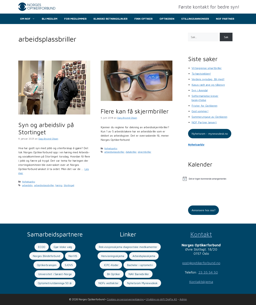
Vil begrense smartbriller (207, 68)
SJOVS (69, 265)
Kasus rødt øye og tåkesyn (208, 84)
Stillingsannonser (195, 18)
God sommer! (200, 111)
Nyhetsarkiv (28, 181)
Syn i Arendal (200, 90)
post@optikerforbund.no (201, 263)
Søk (226, 37)
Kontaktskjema (201, 282)
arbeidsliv (27, 185)
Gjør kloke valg (63, 246)
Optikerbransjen (46, 265)
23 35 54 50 (208, 272)
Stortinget (69, 185)
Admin (183, 299)
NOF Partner (225, 18)
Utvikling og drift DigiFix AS (161, 299)
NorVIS (72, 256)
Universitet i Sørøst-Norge (55, 274)
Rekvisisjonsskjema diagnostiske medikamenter (128, 246)
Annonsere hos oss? (203, 210)
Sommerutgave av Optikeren (209, 116)
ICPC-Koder (111, 265)
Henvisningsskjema (112, 256)
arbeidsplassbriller (44, 185)
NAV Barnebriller (139, 274)
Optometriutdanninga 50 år (55, 283)
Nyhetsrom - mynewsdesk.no (210, 133)
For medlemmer (75, 18)
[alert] (210, 179)
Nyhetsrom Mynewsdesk (142, 283)
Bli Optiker (113, 274)
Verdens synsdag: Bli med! (208, 79)
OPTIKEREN (167, 18)
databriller (131, 151)
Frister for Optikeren (204, 105)
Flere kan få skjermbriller (135, 111)
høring (58, 185)
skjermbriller (144, 151)
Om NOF (25, 18)
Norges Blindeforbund (46, 256)
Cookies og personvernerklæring (125, 299)
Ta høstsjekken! (201, 73)
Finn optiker (143, 18)
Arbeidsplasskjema (144, 256)
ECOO (41, 246)
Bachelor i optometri (140, 265)
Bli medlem (49, 18)
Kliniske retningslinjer (110, 18)
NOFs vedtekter (108, 283)
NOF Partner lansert (204, 122)
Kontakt (201, 234)
